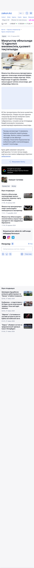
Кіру (31, 244)
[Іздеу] (27, 13)
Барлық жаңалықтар (13, 29)
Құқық (25, 17)
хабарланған (6, 156)
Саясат (3, 17)
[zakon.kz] (6, 13)
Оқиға (19, 17)
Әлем (8, 17)
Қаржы (14, 17)
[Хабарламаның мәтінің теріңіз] (17, 249)
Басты (3, 29)
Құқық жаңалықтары (8, 32)
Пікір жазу (28, 254)
